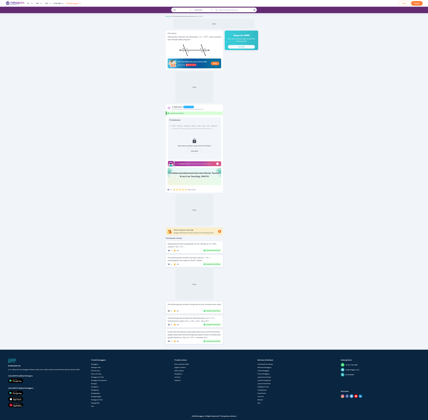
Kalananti (177, 380)
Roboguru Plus (96, 367)
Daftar (404, 3)
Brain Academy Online (181, 364)
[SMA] (50, 3)
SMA (46, 3)
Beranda (168, 16)
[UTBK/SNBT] (62, 3)
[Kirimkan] (216, 10)
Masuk (417, 3)
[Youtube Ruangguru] (356, 396)
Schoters (177, 377)
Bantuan (260, 400)
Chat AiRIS (241, 47)
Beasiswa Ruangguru (264, 367)
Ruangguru (94, 364)
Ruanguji (94, 384)
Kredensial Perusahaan (265, 364)
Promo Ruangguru (264, 374)
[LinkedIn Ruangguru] (360, 396)
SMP (37, 3)
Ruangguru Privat (97, 400)
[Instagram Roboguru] (342, 396)
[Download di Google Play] (43, 380)
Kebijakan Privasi (263, 387)
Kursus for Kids (96, 374)
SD (28, 3)
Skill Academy (179, 371)
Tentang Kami (262, 390)
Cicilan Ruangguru (263, 371)
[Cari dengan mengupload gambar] (254, 10)
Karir (259, 403)
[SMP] (41, 3)
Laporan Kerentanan (264, 377)
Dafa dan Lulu (95, 371)
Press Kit (261, 396)
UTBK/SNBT (57, 3)
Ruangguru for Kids (97, 377)
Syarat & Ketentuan (264, 384)
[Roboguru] (15, 3)
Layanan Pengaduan (264, 380)
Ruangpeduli (95, 403)
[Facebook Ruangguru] (347, 396)
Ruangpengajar (96, 396)
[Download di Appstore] (43, 399)
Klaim (215, 63)
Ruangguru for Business (99, 380)
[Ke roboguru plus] (194, 164)
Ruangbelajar (95, 393)
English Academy (180, 367)
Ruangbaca (95, 387)
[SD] (32, 3)
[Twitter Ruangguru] (351, 396)
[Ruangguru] (12, 361)
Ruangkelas (95, 390)
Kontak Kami (262, 393)
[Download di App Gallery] (43, 405)
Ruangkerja (178, 374)
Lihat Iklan (194, 151)
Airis (92, 406)
